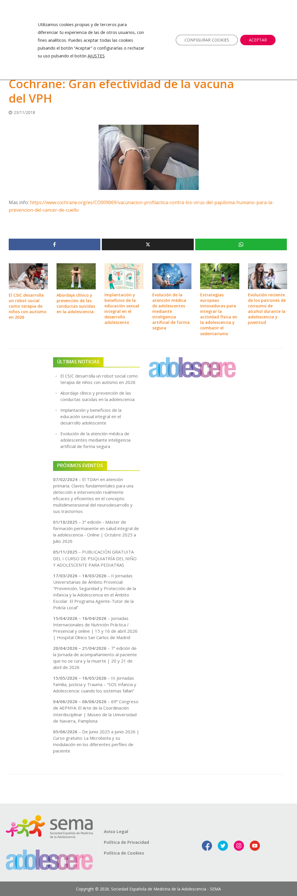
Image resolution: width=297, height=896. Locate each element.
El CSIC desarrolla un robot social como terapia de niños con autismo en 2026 (27, 306)
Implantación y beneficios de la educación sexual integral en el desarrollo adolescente (121, 308)
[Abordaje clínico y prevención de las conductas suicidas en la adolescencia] (76, 276)
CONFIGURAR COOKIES (206, 40)
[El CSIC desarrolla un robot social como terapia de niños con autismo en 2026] (28, 276)
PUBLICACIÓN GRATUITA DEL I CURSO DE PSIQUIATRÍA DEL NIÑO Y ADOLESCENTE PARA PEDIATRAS (95, 558)
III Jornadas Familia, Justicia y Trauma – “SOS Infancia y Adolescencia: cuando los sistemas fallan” (94, 684)
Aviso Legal (116, 831)
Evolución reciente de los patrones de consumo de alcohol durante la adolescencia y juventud (267, 308)
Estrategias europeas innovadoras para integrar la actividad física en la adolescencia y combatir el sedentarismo (218, 314)
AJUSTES (96, 56)
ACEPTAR (258, 40)
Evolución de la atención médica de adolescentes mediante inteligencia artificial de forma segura (171, 311)
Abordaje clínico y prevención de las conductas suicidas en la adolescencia (76, 303)
